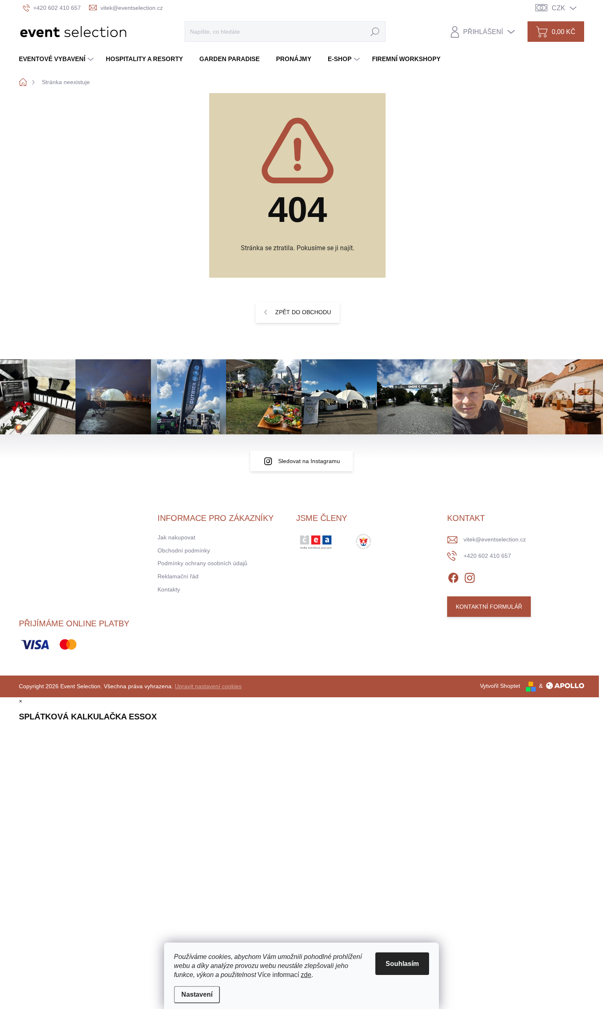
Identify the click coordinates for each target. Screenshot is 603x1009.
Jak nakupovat (176, 537)
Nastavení (196, 994)
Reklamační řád (178, 576)
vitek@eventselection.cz (495, 539)
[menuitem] (57, 59)
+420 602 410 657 (487, 555)
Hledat (375, 31)
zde (306, 974)
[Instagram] (470, 576)
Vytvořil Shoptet (500, 686)
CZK (558, 8)
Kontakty (169, 589)
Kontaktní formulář (489, 606)
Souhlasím (402, 963)
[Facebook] (453, 576)
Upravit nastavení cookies (208, 686)
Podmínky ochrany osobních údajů (202, 563)
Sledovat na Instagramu (309, 461)
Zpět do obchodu (303, 312)
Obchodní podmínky (184, 550)
